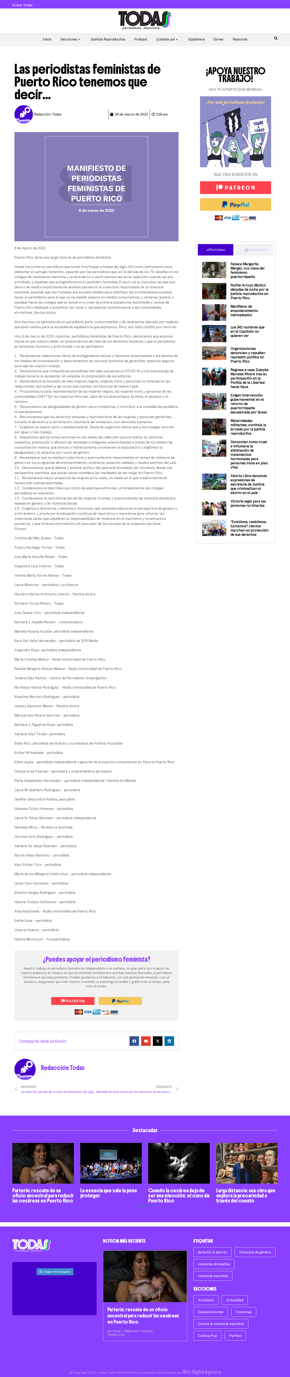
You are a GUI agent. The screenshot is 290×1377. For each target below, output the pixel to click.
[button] (134, 1041)
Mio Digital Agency (202, 1372)
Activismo (206, 1300)
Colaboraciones (211, 1312)
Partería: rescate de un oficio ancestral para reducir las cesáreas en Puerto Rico (43, 1195)
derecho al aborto (212, 1252)
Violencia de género (255, 1252)
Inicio (47, 39)
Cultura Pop (207, 1336)
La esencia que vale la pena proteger (108, 1193)
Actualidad (234, 1300)
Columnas (244, 1312)
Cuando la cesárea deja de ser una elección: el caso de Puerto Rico (179, 1195)
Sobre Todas (22, 5)
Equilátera (196, 39)
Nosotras (240, 39)
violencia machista (213, 1276)
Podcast (140, 39)
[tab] (215, 249)
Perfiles (235, 1336)
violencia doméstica (214, 1264)
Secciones (69, 39)
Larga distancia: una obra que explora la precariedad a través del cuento (245, 1195)
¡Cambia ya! (165, 39)
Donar (219, 39)
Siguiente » (146, 1206)
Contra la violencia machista (221, 1324)
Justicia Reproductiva (108, 39)
